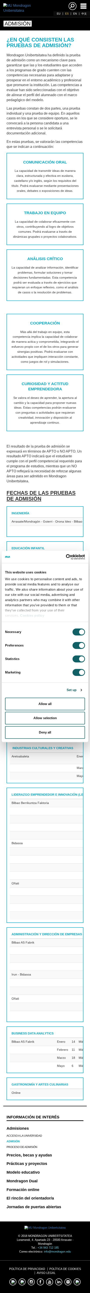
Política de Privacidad (27, 1269)
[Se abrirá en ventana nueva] (12, 1281)
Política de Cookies (65, 1269)
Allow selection (45, 718)
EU (59, 13)
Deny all (45, 732)
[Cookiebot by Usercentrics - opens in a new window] (66, 557)
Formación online (23, 1190)
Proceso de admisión (22, 1147)
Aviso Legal (46, 1272)
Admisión (13, 1141)
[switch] (79, 645)
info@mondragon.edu (57, 1251)
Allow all (45, 704)
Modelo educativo (23, 1172)
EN (75, 13)
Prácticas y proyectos (27, 1163)
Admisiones (18, 1128)
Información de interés (33, 1117)
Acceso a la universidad (24, 1135)
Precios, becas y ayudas (29, 1155)
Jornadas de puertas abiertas (34, 1207)
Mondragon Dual (22, 1181)
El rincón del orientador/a (30, 1198)
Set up (72, 690)
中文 (84, 13)
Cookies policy (32, 615)
